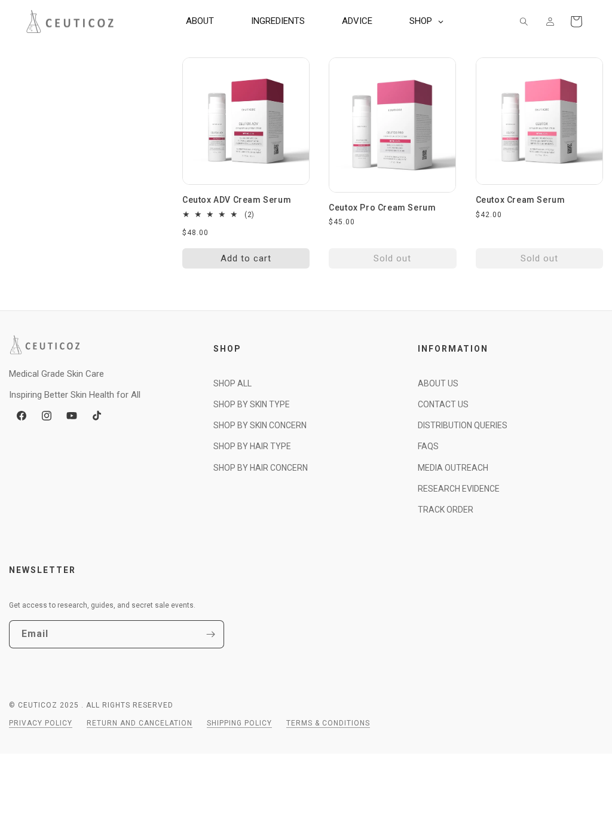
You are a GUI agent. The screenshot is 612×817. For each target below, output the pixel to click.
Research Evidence (459, 488)
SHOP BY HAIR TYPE (252, 446)
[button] (523, 21)
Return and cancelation (139, 723)
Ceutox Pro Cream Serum (382, 207)
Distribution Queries (462, 425)
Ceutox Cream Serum (520, 200)
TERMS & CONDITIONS (328, 723)
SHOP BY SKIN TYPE (251, 404)
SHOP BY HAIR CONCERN (260, 467)
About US (438, 383)
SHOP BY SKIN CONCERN (260, 425)
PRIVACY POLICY (40, 723)
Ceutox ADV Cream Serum (236, 200)
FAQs (428, 446)
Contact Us (443, 404)
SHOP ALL (232, 383)
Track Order (445, 509)
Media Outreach (453, 467)
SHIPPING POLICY (239, 723)
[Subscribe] (210, 634)
